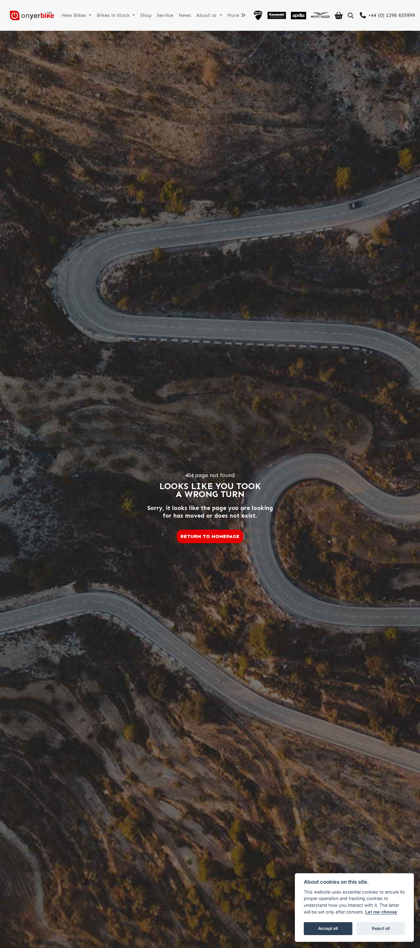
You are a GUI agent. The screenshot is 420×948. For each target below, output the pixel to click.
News (185, 15)
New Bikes (75, 15)
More (234, 15)
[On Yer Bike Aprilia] (298, 15)
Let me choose (381, 911)
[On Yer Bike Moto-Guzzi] (320, 15)
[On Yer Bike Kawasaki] (276, 15)
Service (165, 15)
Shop (146, 15)
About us (207, 15)
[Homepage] (29, 15)
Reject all (381, 928)
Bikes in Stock (114, 15)
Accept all (328, 928)
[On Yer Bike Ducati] (258, 15)
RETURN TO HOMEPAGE (210, 536)
